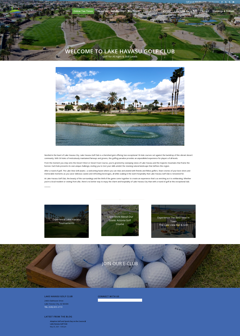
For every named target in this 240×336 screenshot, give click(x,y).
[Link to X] (226, 2)
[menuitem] (213, 1)
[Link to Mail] (233, 2)
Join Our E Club (214, 2)
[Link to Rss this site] (229, 2)
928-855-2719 (200, 2)
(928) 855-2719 (55, 307)
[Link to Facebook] (222, 2)
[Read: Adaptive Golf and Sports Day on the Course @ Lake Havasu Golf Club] (46, 322)
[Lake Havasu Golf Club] (15, 11)
